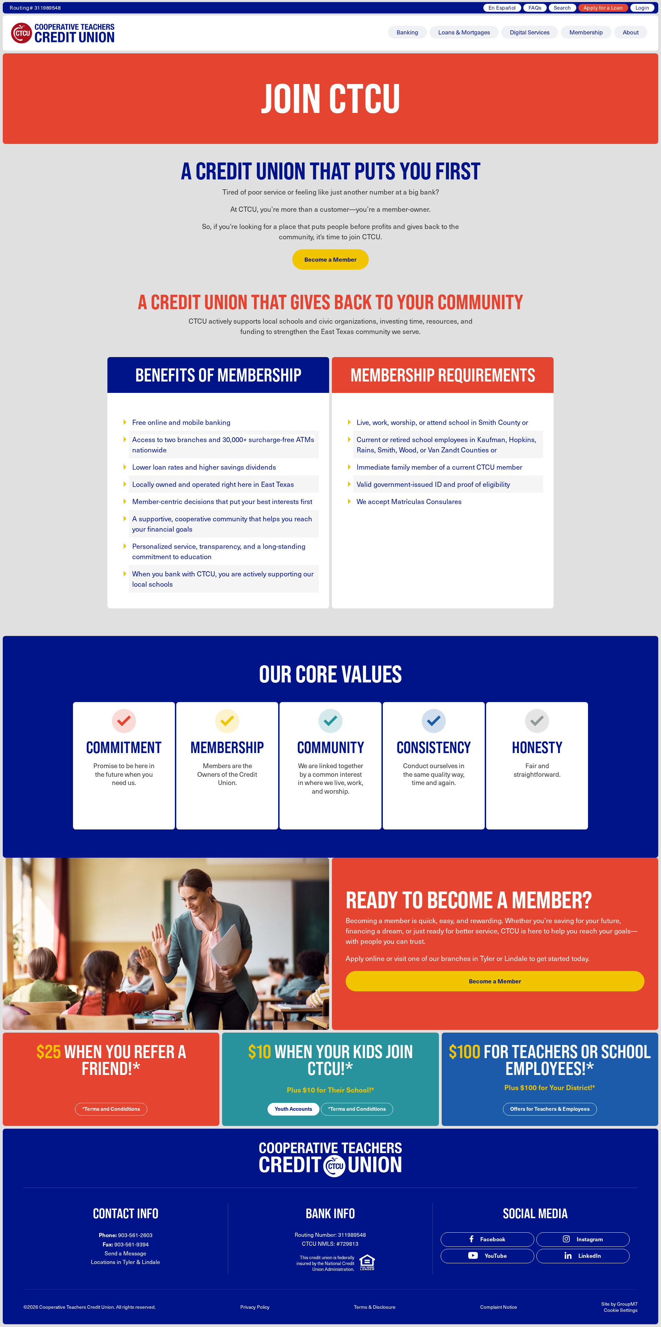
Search (562, 7)
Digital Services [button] (529, 32)
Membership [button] (586, 32)
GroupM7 (627, 1303)
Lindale (151, 1261)
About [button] (631, 32)
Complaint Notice (498, 1307)
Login (643, 7)
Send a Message (125, 1253)
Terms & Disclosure (375, 1307)
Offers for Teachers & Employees (550, 1108)
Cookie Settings (621, 1310)
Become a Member (330, 259)
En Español (502, 7)
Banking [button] (407, 32)
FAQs (535, 7)
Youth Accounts (293, 1108)
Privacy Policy (255, 1307)
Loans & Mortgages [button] (464, 32)
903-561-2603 (135, 1235)
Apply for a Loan (603, 7)
